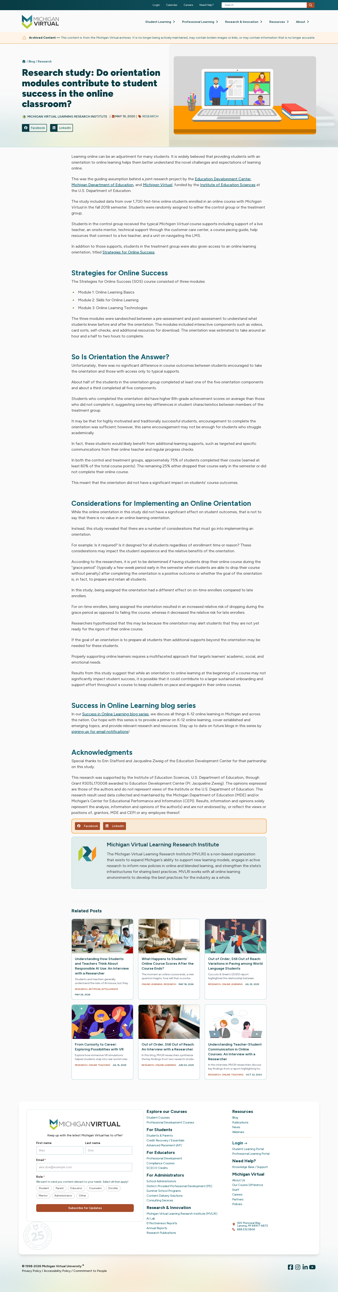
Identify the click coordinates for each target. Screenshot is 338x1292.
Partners (238, 1199)
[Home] (24, 61)
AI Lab (151, 1218)
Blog (32, 61)
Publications (240, 1122)
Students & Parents (160, 1135)
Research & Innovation (242, 22)
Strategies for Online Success (128, 252)
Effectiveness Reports (162, 1223)
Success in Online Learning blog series (115, 714)
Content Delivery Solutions (165, 1195)
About (301, 22)
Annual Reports (157, 1228)
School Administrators (161, 1181)
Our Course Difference (247, 1185)
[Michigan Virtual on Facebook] (290, 1268)
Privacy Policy (31, 1271)
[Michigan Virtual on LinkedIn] (305, 1268)
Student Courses (158, 1117)
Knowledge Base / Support (250, 1167)
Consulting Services (160, 1200)
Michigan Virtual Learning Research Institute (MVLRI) (182, 1213)
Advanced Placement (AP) (164, 1145)
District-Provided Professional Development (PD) (179, 1186)
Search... (230, 5)
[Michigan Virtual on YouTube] (312, 1268)
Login (156, 5)
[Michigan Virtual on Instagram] (298, 1268)
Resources (277, 22)
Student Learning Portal (248, 1149)
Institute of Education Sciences (227, 184)
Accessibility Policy (57, 1271)
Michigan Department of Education (102, 184)
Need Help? (207, 5)
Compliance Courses (160, 1163)
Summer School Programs (164, 1191)
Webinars (238, 1132)
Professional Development (164, 1158)
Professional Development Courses (170, 1122)
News (236, 1127)
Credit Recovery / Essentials (165, 1140)
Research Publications (161, 1233)
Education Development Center (223, 179)
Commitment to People (90, 1271)
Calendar (171, 5)
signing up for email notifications (100, 731)
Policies (237, 1204)
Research (45, 61)
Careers (188, 5)
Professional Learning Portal (251, 1153)
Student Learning (158, 22)
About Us (238, 1180)
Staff (235, 1190)
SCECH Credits (157, 1168)
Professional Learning (198, 22)
